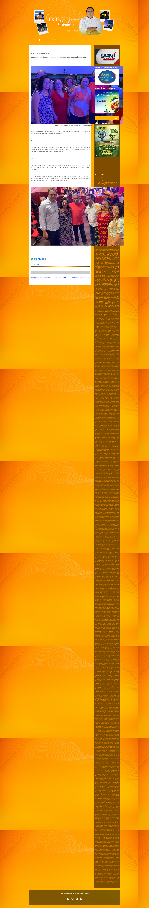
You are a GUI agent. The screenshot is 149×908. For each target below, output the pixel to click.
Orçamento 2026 (115, 694)
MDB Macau (99, 625)
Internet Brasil (110, 301)
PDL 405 (114, 696)
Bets (118, 285)
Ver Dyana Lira (109, 379)
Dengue (106, 218)
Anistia (106, 413)
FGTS (96, 246)
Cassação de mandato (103, 468)
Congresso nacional (114, 266)
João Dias (117, 604)
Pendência (117, 719)
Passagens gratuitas (107, 715)
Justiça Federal (114, 605)
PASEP (100, 696)
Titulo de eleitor (103, 248)
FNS (96, 548)
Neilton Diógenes (109, 663)
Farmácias (117, 552)
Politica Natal (108, 738)
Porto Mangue (116, 744)
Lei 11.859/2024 (113, 611)
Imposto (96, 593)
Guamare (109, 345)
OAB (118, 276)
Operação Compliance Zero (105, 678)
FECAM (103, 547)
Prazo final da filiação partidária (102, 748)
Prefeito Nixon (98, 750)
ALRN (106, 209)
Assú (115, 214)
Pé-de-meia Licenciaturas (102, 766)
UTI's (116, 837)
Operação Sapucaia (99, 688)
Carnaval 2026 (112, 458)
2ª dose (109, 391)
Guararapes (110, 587)
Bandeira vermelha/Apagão (101, 436)
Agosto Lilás (101, 407)
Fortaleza (97, 571)
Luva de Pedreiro (111, 623)
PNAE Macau (114, 704)
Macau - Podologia (108, 633)
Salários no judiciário (104, 801)
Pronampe (102, 760)
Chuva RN (110, 473)
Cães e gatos (106, 505)
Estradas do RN (115, 544)
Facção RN (114, 548)
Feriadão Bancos (105, 559)
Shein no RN (109, 374)
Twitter (117, 835)
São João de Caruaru (114, 818)
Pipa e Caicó (98, 731)
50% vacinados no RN (111, 393)
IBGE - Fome (98, 591)
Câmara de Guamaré (113, 293)
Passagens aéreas (99, 715)
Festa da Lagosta (111, 560)
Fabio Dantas (116, 338)
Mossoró (117, 211)
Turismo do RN (113, 835)
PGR (102, 358)
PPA (101, 706)
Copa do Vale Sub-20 (100, 493)
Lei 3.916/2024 (109, 612)
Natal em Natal (105, 276)
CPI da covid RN (111, 448)
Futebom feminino (112, 575)
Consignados (107, 488)
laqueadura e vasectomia (114, 870)
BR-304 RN (109, 319)
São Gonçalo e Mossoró (114, 815)
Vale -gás (107, 843)
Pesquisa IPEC (116, 359)
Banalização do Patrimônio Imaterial (103, 434)
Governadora (105, 583)
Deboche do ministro (101, 509)
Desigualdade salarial (99, 516)
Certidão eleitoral (106, 472)
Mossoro (117, 354)
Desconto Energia (109, 513)
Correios (104, 267)
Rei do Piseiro (116, 783)
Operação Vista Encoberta (101, 690)
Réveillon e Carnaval (107, 795)
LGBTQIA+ (117, 607)
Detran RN (102, 220)
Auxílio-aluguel (98, 430)
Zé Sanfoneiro (116, 858)
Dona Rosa (113, 521)
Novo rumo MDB (112, 670)
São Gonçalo (105, 815)
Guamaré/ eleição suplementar (101, 587)
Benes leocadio (113, 285)
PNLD (99, 706)
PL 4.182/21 (114, 703)
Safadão (105, 370)
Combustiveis (98, 239)
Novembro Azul (116, 355)
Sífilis (99, 821)
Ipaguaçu (103, 600)
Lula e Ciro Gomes (112, 621)
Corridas (100, 496)
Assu (114, 228)
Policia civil (103, 236)
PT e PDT (106, 305)
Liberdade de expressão (104, 350)
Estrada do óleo (108, 544)
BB (108, 285)
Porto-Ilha (105, 746)
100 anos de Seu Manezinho (108, 386)
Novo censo (113, 667)
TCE (102, 228)
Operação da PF (108, 691)
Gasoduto (104, 577)
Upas (116, 838)
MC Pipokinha (104, 624)
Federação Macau (115, 555)
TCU (115, 821)
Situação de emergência (101, 242)
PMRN (105, 358)
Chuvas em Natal (104, 327)
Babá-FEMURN (110, 433)
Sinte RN (107, 811)
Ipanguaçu (103, 241)
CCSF (118, 444)
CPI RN (107, 250)
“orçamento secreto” (111, 884)
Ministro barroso (106, 651)
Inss (118, 214)
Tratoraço (102, 834)
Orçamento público (107, 695)
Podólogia (108, 735)
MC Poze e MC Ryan (111, 624)
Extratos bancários (115, 545)
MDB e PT (110, 274)
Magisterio (97, 354)
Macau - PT (100, 633)
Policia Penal (100, 736)
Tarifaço (117, 261)
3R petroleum (103, 249)
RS (114, 307)
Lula (106, 220)
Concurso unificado (99, 329)
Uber (118, 837)
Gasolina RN (108, 577)
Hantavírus (112, 588)
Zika (113, 381)
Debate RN (113, 331)
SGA (118, 241)
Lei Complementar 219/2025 (107, 613)
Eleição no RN (101, 270)
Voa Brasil (114, 281)
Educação (97, 212)
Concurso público (109, 486)
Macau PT (108, 636)
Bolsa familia (107, 441)
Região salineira (99, 223)
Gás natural (104, 588)
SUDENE (103, 310)
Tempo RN (107, 311)
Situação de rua (109, 813)
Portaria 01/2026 (98, 744)
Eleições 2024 (109, 335)
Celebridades (105, 470)
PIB (107, 702)
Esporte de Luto (101, 544)
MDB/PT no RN (100, 351)
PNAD (110, 704)
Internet (96, 597)
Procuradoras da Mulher (104, 755)
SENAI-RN (99, 797)
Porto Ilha (111, 744)
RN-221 (110, 771)
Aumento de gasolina (99, 425)
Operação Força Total (114, 680)
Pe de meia (101, 359)
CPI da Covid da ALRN (103, 322)
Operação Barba (102, 676)
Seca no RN (104, 371)
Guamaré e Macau (114, 585)
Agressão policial (112, 407)
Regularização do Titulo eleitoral (104, 366)
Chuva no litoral (116, 473)
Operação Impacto (115, 682)
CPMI (107, 449)
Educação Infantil (101, 335)
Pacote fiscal (103, 710)
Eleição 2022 (104, 219)
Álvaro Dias (104, 314)
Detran (99, 268)
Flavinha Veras (102, 568)
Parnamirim (116, 226)
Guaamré (97, 585)
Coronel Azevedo (109, 493)
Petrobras (108, 224)
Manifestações (108, 641)
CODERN (117, 445)
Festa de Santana (102, 561)
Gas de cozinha (98, 577)
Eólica (96, 547)
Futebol (102, 342)
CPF (115, 446)
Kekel (100, 607)
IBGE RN (113, 240)
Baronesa (111, 436)
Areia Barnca (101, 318)
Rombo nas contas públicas (107, 790)
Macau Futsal (98, 636)
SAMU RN (113, 795)
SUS (108, 236)
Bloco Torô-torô (98, 321)
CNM (99, 227)
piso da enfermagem (107, 262)
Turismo (113, 311)
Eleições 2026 (116, 335)
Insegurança (102, 596)
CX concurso (109, 450)
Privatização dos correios (114, 754)
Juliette (111, 272)
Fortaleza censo (102, 571)
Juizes (96, 605)
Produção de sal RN (114, 755)
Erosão (96, 544)
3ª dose (96, 393)
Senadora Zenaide (102, 807)
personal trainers (104, 873)
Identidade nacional (112, 592)
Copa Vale (117, 490)
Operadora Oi (116, 672)
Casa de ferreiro (115, 465)
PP (111, 358)
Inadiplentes (116, 593)
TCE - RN (108, 821)
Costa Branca (98, 252)
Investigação (109, 599)
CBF (111, 444)
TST (118, 822)
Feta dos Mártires (102, 565)
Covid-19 (111, 212)
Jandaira (109, 241)
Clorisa (110, 480)
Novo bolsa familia (103, 357)
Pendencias (116, 220)
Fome (96, 569)
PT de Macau (36, 264)
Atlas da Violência (99, 422)
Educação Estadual (110, 529)
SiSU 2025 (117, 810)
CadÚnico (105, 288)
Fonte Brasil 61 (101, 569)
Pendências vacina (111, 720)
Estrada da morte (107, 338)
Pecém (105, 719)
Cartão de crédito (101, 465)
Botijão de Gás (98, 287)
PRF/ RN (105, 706)
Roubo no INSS (111, 791)
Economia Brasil (109, 296)
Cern (115, 326)
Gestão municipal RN (104, 580)
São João (97, 261)
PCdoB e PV (108, 696)
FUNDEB (103, 240)
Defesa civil (114, 510)
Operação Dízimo (102, 679)
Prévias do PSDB (106, 765)
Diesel (107, 334)
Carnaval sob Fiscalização (113, 462)
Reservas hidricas (100, 785)
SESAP (96, 370)
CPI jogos (104, 449)
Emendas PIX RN (105, 537)
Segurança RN (106, 232)
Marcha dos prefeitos (109, 643)
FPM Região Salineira (101, 548)
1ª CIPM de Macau (115, 387)
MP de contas (113, 627)
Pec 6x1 (117, 718)
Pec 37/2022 (112, 718)
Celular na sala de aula (106, 289)
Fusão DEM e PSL (115, 573)
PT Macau (108, 235)
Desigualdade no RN (115, 514)
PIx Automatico (115, 702)
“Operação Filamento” (106, 882)
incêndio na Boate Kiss (113, 867)
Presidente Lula (115, 751)
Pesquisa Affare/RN (105, 723)
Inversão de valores (100, 599)
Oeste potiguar (103, 672)
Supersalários (116, 814)
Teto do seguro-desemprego (103, 829)
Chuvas (108, 245)
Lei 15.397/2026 (102, 612)
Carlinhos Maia (105, 458)
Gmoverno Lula (115, 581)
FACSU (99, 547)
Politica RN (110, 214)
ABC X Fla (103, 397)
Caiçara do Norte (114, 288)
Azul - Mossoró (110, 430)
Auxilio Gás (98, 285)
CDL (96, 445)
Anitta (109, 413)
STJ (118, 258)
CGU (102, 445)
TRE (104, 228)
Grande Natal (103, 300)
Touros (104, 281)
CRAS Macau (98, 288)
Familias (100, 552)
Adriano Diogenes (99, 406)
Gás (96, 588)
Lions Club (108, 620)
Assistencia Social (98, 421)
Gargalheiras (114, 576)
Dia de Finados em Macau (108, 517)
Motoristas (97, 658)
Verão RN (108, 849)
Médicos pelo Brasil (106, 660)
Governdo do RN (115, 343)
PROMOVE (116, 706)
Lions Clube (113, 620)
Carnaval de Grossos (99, 461)
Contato (55, 40)
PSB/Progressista (104, 707)
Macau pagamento (115, 639)
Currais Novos (104, 293)
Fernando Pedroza (112, 559)
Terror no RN (112, 827)
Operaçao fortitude (115, 674)
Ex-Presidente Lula (99, 545)
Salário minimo (105, 799)
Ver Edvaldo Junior (105, 846)
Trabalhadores (98, 831)
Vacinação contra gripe (101, 842)
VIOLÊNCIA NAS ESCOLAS (113, 839)
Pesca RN (97, 723)
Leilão (115, 349)
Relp (96, 785)
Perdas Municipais (104, 722)
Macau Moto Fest (104, 353)
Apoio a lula (116, 414)
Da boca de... (100, 178)
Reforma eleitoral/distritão (114, 779)
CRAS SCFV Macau (103, 323)
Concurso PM (112, 484)
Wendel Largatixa (106, 855)
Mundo (117, 658)
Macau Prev (113, 636)
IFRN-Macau (112, 591)
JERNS (111, 601)
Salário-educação (111, 799)
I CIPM (117, 589)
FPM (112, 211)
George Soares (114, 342)
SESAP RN (116, 227)
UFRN (111, 228)
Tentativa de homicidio (114, 826)
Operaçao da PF (98, 674)
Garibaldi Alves (108, 342)
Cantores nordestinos (106, 456)
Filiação (117, 565)
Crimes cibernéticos (115, 501)
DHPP (104, 506)
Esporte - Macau (99, 338)
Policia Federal (113, 735)
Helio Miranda (111, 253)
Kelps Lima (113, 254)
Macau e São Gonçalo (114, 353)
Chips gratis (105, 473)
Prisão (96, 227)
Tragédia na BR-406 (105, 831)
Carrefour (97, 464)
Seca (114, 802)
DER (99, 331)
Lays (104, 609)
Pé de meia (116, 279)
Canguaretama (98, 266)
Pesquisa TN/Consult (102, 727)
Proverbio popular (99, 765)
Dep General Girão (103, 512)
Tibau (102, 375)
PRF (118, 246)
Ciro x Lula (112, 478)
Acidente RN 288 (107, 402)
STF (105, 214)
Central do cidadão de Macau (107, 326)
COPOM (103, 446)
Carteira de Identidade (109, 464)
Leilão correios (108, 619)
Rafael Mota (104, 363)
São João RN (106, 817)
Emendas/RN (112, 540)
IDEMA (101, 301)
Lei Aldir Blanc (98, 613)
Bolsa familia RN (105, 321)
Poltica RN (101, 740)
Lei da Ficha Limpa (110, 349)
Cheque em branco (99, 473)
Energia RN (110, 541)
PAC (114, 357)
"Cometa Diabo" (102, 385)
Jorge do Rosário (111, 603)
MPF (108, 227)
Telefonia (101, 826)
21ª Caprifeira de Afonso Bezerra (105, 389)
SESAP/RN (97, 310)
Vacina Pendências (99, 841)
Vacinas (112, 841)
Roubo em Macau (103, 791)
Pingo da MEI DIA (98, 730)
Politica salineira (106, 739)
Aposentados (104, 415)
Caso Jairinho (105, 466)
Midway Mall (104, 648)
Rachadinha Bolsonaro (99, 773)
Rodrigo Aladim (112, 367)
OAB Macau (110, 357)
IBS (102, 591)
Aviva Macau (104, 430)
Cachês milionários (112, 323)
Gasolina (108, 240)
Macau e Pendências (105, 639)
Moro (107, 654)
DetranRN (102, 229)
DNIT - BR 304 (111, 506)
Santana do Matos (110, 310)
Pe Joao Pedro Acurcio (105, 718)
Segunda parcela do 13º (113, 371)
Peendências (110, 719)
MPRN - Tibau (111, 628)
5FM (117, 393)
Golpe (96, 583)
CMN (106, 445)
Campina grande (115, 453)
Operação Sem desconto (113, 303)
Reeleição (102, 365)
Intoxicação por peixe (114, 597)
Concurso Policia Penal (110, 485)
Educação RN (104, 216)
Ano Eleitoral (113, 413)
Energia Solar (98, 337)
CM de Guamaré (114, 215)
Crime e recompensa (107, 498)
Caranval (110, 457)
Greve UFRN (105, 253)
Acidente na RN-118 (111, 403)
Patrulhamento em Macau (111, 716)
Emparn (117, 245)
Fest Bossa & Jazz (104, 560)
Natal (99, 211)
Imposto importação (103, 593)
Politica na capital (99, 739)
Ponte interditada (115, 743)
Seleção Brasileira (112, 805)
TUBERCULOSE (98, 823)
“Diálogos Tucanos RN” (100, 881)
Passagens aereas (115, 714)
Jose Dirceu (103, 604)
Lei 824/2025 (114, 609)
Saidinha (104, 798)
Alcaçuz (104, 283)
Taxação (105, 825)
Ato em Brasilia (107, 422)
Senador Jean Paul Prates (113, 373)
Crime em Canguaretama (100, 500)
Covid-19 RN (100, 214)
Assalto (106, 418)
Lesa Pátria (97, 620)
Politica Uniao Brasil (115, 738)
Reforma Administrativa (108, 365)
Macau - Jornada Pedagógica (106, 632)
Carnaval (113, 237)
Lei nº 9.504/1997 (99, 617)
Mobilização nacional (102, 654)
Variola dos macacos (102, 312)
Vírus (101, 855)
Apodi (117, 236)
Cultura (117, 504)
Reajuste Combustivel (104, 775)
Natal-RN (110, 216)
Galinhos (106, 212)
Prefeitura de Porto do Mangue (105, 751)
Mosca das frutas (115, 656)
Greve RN (110, 220)
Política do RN (115, 222)
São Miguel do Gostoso (107, 261)
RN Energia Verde (107, 767)
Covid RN (108, 267)
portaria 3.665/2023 (112, 873)
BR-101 (104, 319)
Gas (118, 576)
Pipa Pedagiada (115, 730)
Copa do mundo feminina (105, 292)
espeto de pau (113, 865)
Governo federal (115, 271)
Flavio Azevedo (109, 568)
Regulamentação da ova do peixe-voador (104, 783)
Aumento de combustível (103, 284)
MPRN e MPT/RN (101, 631)
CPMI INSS (110, 449)
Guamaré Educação (104, 585)
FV (112, 338)
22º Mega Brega (115, 389)
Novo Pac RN (98, 667)
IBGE (109, 226)
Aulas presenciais (115, 422)
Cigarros (117, 477)
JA (104, 601)
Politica (117, 231)
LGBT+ (112, 607)
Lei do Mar (100, 616)
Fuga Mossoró (98, 342)
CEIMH (98, 445)
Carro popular (102, 464)
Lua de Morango (104, 621)
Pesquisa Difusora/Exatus (109, 724)
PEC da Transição (106, 699)
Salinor (100, 799)
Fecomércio (97, 553)
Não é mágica (112, 671)
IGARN (100, 272)
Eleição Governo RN (112, 533)
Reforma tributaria (99, 781)
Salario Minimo (98, 259)
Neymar (117, 663)
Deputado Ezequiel (100, 296)
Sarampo (117, 310)
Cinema (103, 478)
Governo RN (108, 233)
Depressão (109, 512)
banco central (116, 859)
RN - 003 (112, 767)
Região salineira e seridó (106, 782)
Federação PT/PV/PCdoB (100, 556)
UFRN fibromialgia (104, 837)
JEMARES (108, 601)
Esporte (100, 253)
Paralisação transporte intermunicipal (108, 712)
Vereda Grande (102, 849)
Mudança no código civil (105, 658)
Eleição (112, 245)
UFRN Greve (97, 837)
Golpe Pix (100, 583)
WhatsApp (97, 857)
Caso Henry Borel (98, 466)
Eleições (111, 536)
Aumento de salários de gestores (106, 426)
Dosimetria (110, 522)
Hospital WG (108, 589)
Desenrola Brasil (111, 252)
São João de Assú (105, 818)
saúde (108, 215)
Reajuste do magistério (99, 777)
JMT (115, 601)
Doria (99, 522)
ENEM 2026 (113, 525)
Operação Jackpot (99, 683)
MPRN (105, 208)
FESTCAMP (114, 547)
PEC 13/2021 (107, 698)
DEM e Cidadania (98, 506)
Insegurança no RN (100, 235)
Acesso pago (101, 402)
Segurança (104, 803)
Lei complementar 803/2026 (110, 615)
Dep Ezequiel (105, 239)
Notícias (114, 241)
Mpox (99, 276)
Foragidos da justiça (108, 569)
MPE (110, 351)
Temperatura (106, 826)
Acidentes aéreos (102, 405)
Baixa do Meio (116, 433)
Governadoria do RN (107, 343)
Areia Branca (112, 208)
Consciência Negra (99, 488)
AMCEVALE (111, 249)
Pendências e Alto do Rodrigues (106, 306)
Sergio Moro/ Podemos (111, 807)
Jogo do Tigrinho (103, 347)
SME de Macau (116, 797)
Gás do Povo (101, 346)
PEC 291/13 (100, 699)
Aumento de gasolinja (108, 425)
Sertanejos (99, 809)
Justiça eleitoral (116, 347)
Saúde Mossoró (109, 802)
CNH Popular (110, 445)
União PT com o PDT (110, 838)
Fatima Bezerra (115, 270)
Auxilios (102, 429)
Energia (106, 229)
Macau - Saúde (115, 633)
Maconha (106, 640)
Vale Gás (112, 843)
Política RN (98, 232)
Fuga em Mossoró (109, 298)
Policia (113, 231)
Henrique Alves (102, 246)
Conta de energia (111, 329)
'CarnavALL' (116, 385)
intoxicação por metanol (100, 869)
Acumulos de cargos (110, 405)
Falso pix (103, 551)
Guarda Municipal (115, 345)
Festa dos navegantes (109, 564)
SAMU (117, 369)
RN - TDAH (117, 767)
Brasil (102, 218)
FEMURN (97, 224)
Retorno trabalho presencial (102, 787)
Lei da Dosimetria (101, 349)
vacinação (97, 314)
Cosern (117, 250)
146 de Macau (104, 387)
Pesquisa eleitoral (98, 728)
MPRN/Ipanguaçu (109, 631)
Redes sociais (112, 778)
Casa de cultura (108, 465)
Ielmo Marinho (105, 272)
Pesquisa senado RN (114, 728)
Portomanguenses (111, 746)
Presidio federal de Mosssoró (101, 752)
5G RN (116, 315)
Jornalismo (117, 603)
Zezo (99, 858)
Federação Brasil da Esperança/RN (103, 555)
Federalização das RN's (106, 553)
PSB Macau (97, 707)
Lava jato (113, 608)
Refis (103, 779)
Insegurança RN (113, 346)
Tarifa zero (108, 823)
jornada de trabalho (104, 870)
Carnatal (97, 289)
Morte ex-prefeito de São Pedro (105, 656)
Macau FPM (116, 635)
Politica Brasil (102, 362)
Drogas (101, 524)
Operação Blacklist (110, 676)
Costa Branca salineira (99, 497)
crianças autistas (111, 861)
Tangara (103, 823)
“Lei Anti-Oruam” (108, 881)
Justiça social (98, 302)
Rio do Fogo (116, 789)
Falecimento (109, 549)
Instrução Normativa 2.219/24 (112, 596)
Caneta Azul (112, 454)
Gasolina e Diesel (115, 577)
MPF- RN (100, 628)
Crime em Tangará (110, 500)
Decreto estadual (105, 294)
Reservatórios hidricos (109, 785)
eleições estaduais (115, 382)
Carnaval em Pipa (103, 462)
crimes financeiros (114, 862)
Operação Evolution (110, 679)
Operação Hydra (106, 682)
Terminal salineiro (105, 827)
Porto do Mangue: (99, 746)
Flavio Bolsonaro (115, 568)
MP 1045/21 (108, 625)
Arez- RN (116, 417)
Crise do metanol (107, 330)
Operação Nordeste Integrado (109, 686)
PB (96, 305)
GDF (104, 576)
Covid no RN (101, 330)
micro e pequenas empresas (101, 871)
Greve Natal (113, 584)
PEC (102, 698)
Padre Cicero (109, 710)
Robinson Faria (98, 790)
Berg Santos (112, 440)
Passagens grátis (115, 715)
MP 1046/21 (114, 625)
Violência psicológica (108, 853)
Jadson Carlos (98, 603)
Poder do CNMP (102, 735)
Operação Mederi (98, 686)
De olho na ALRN (107, 508)
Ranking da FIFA (109, 774)
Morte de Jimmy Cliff (107, 655)
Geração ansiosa (115, 579)
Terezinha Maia (98, 827)
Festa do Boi (110, 339)
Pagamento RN (116, 710)
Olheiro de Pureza (109, 672)
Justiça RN (110, 347)
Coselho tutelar (116, 496)
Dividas (112, 520)
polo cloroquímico (103, 383)
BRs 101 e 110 (103, 433)
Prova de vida (108, 279)
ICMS (110, 218)
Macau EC (104, 275)
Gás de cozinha (115, 233)
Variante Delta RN (109, 845)
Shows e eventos (110, 810)
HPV (109, 588)
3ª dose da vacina (110, 315)
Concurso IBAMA (115, 482)
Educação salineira (108, 532)
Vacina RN (108, 281)
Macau (98, 206)
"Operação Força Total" (112, 314)
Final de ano (106, 567)
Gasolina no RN (106, 271)
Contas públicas (106, 489)
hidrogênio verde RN (102, 867)
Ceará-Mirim (102, 245)
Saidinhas (108, 798)
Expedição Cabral (107, 545)
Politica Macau (102, 738)
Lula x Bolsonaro (103, 623)
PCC (104, 696)
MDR (115, 274)
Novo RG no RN (106, 667)
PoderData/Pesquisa (109, 361)
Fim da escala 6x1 (108, 341)
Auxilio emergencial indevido (105, 428)
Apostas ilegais (111, 415)
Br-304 (103, 264)
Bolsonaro (97, 216)
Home (33, 40)
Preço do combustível (103, 754)
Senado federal (102, 806)
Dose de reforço (104, 522)
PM (104, 704)
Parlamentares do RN (105, 714)
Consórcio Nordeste (109, 290)
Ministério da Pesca (99, 652)
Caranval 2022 (116, 457)
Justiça (108, 254)
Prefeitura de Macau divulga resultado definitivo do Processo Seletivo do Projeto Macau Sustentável (107, 198)
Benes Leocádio (98, 440)
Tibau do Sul (106, 375)
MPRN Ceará (98, 629)
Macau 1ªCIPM (106, 635)
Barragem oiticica (101, 438)
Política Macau (107, 742)
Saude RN (112, 236)
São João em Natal (100, 311)
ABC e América (109, 397)
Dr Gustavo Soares (112, 334)
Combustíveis (116, 327)
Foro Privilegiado (115, 569)
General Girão (108, 579)
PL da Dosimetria (101, 257)
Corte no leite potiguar (107, 496)
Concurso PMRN (101, 485)
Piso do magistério (102, 258)
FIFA (118, 547)
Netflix (114, 663)
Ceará (117, 237)
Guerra (96, 346)
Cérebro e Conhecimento (114, 505)
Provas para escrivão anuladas (112, 763)
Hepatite (97, 589)
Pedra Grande (107, 359)
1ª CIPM (109, 387)
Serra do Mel (115, 259)
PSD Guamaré (112, 707)
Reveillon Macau (98, 789)
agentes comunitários (99, 859)
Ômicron (117, 232)
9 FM (109, 395)
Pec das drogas (99, 719)
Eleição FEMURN (103, 533)
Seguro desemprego (103, 805)
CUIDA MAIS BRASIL (102, 450)
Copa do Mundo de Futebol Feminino (103, 492)
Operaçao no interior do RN (101, 675)
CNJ (114, 445)
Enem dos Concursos (103, 541)
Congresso (105, 329)
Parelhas (97, 714)
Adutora (109, 406)
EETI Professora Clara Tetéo (103, 525)
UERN (112, 232)
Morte (114, 255)
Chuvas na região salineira (108, 474)
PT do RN (112, 708)
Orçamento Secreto (99, 695)
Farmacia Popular (115, 297)
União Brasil (111, 248)
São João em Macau (107, 819)
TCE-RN (114, 374)
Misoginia (106, 652)
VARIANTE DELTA (115, 377)
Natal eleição (109, 355)
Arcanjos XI (103, 417)
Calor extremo (116, 452)
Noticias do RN (98, 666)
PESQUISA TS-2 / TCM (107, 700)
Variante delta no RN (108, 378)
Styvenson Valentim (109, 814)
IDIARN (117, 253)
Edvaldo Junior (111, 268)
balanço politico (108, 859)
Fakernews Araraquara (102, 549)
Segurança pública (107, 259)
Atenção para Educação (114, 421)
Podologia (113, 278)
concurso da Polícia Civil (101, 861)
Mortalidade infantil (112, 654)
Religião (113, 366)
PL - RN (97, 703)
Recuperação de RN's (103, 778)
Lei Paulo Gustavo (103, 274)
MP (105, 625)
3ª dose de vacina (102, 393)
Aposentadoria (98, 415)
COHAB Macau (98, 446)
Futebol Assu (105, 575)
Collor (114, 480)
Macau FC (111, 635)
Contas (100, 489)
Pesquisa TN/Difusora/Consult (113, 727)
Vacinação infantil (109, 842)
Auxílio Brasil (104, 285)
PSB (96, 278)
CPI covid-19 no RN (114, 287)
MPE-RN (97, 628)
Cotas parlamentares (115, 497)
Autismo (114, 426)
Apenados (110, 414)
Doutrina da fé (116, 522)
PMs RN (108, 358)
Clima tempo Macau (103, 480)
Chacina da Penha (115, 472)
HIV (108, 300)
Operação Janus (106, 683)
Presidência (111, 752)
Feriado (113, 557)
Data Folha (108, 331)
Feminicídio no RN (99, 557)
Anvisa (117, 413)
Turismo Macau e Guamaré (104, 835)
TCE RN (112, 821)
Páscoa (112, 765)
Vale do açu (116, 843)
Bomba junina (113, 442)
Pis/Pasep (97, 236)
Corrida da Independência (105, 494)
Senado (104, 373)
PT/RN (115, 708)
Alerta (113, 409)
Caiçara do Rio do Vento (106, 452)
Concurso (105, 266)
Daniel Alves (103, 331)
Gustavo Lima (116, 587)
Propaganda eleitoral (109, 760)
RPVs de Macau (115, 771)
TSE (102, 215)
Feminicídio (97, 339)
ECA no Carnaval (110, 524)
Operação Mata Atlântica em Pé (111, 684)
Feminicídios (103, 339)
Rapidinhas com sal (112, 363)
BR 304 (103, 250)
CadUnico (114, 450)
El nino (113, 532)
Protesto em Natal (115, 762)
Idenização (105, 592)
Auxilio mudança (115, 428)
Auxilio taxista (98, 429)
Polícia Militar (100, 742)
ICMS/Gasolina (106, 591)
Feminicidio (109, 556)
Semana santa (98, 373)
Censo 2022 (111, 470)
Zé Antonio (110, 858)
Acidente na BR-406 (103, 403)
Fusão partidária (98, 575)
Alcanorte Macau (108, 409)
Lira (98, 621)
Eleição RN (98, 226)
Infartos (113, 595)
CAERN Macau (115, 224)
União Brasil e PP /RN (100, 838)
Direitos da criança (103, 520)
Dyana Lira (104, 268)
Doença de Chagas (106, 521)
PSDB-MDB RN (103, 708)
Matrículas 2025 (113, 644)
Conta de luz (98, 267)
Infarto (109, 595)
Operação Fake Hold (104, 680)
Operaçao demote (107, 674)
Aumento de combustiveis (110, 318)
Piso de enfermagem (106, 231)
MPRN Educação (104, 629)
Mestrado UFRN (109, 647)
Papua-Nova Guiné (109, 711)
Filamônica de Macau (110, 565)
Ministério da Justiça (114, 651)
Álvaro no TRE (116, 878)
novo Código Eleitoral (113, 312)
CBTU (113, 444)
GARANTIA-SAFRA (99, 576)
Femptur (109, 557)
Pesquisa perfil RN (106, 728)
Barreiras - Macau (113, 438)
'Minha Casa (98, 386)
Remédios (116, 309)
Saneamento (97, 371)
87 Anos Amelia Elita (103, 395)
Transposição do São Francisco (105, 833)
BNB (102, 319)
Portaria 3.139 (105, 744)
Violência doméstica (99, 853)
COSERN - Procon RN (109, 446)
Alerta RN (117, 409)
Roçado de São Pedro (109, 794)
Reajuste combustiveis (114, 775)
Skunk (115, 813)
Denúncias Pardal (100, 333)
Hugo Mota (113, 589)
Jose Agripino (98, 604)
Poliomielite (97, 362)
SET (104, 797)
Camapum (97, 453)
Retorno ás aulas (111, 787)
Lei (102, 302)
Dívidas (104, 524)
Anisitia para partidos (99, 413)
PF (112, 226)
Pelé (111, 359)
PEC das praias (114, 699)
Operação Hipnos (99, 682)
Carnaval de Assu (115, 460)
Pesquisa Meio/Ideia (102, 726)
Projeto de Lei (109, 759)
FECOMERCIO (108, 547)
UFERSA (107, 228)
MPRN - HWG (105, 628)
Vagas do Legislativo (101, 843)
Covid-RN (113, 292)
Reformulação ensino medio (109, 781)
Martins (99, 644)
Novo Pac (97, 357)
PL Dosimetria (101, 704)
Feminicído (105, 557)
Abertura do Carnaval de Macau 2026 (106, 401)
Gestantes (97, 580)
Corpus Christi (116, 493)
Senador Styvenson (99, 374)
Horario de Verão (102, 589)
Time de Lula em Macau (114, 829)
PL (118, 702)
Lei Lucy (102, 615)
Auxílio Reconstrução (114, 429)
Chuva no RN (115, 289)
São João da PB (113, 817)
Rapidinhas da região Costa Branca (104, 280)
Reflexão (106, 779)
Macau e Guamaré (111, 246)
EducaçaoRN (102, 529)
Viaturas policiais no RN (100, 850)
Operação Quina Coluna (113, 687)
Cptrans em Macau (99, 498)
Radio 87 (117, 773)
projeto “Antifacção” (112, 874)
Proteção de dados (99, 763)
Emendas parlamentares (104, 297)
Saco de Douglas (98, 798)
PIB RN (109, 702)
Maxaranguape (103, 354)
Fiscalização (116, 567)
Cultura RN (113, 330)
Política (97, 248)
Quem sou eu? (43, 40)
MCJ (118, 254)
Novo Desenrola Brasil (114, 666)
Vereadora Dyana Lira (106, 847)
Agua (118, 407)
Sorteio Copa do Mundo (100, 814)
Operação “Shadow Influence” (101, 694)
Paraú (117, 712)
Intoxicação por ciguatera (104, 597)
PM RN (107, 704)
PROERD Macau (110, 706)
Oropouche (109, 694)
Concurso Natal (98, 484)
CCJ (115, 444)
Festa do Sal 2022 (101, 564)
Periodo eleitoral (112, 722)
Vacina (96, 378)
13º (113, 262)
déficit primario (98, 865)
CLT (104, 445)
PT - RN (108, 708)
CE (115, 264)
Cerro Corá (100, 472)
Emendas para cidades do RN (102, 540)
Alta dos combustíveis (114, 410)
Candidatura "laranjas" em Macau (102, 454)
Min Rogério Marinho (110, 354)
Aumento (102, 263)
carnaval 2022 (98, 262)
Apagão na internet (103, 414)
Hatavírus (117, 588)
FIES (103, 233)
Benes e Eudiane (106, 440)
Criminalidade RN (106, 502)
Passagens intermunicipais (100, 716)
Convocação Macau (99, 490)
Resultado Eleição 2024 (103, 786)
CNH (110, 237)
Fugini (100, 573)
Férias (117, 575)
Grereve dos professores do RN (102, 584)
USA (114, 837)
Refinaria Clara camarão (106, 309)
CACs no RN (101, 444)
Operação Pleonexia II (102, 687)
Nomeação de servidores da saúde (111, 664)
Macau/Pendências (99, 640)
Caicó (102, 227)
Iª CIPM (98, 347)
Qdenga (109, 766)
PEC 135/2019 (113, 698)
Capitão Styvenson (115, 456)
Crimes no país (98, 502)
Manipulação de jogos (99, 643)
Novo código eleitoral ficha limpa (106, 668)
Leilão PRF (103, 619)
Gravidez (117, 583)
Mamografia (102, 641)
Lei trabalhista (106, 617)
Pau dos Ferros (110, 257)
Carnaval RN (108, 460)
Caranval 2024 (98, 458)
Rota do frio (97, 791)
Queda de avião (115, 766)
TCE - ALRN (103, 821)
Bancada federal (115, 434)
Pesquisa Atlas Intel (114, 723)
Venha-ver (104, 379)
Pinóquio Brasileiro (106, 730)
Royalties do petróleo (99, 794)
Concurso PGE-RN (105, 484)
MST (112, 351)
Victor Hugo (108, 850)
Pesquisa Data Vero (99, 724)
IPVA (105, 301)
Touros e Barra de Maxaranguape (111, 830)
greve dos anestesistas (109, 866)
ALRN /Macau (106, 398)
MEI (103, 625)
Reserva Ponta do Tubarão (103, 367)
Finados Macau (98, 567)
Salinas (109, 370)
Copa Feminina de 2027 (109, 490)
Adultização (105, 406)
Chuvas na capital (99, 474)
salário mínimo (111, 383)
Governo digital (112, 583)
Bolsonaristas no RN (114, 441)
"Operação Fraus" (110, 385)
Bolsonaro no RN (98, 442)
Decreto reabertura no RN (106, 510)
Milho (109, 648)
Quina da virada (98, 767)
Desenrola (117, 333)
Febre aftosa (98, 271)
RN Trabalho (101, 770)
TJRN (114, 244)
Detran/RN (103, 334)
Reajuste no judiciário (109, 777)
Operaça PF (104, 303)
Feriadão (99, 559)
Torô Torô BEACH (99, 830)
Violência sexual (115, 853)
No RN (102, 664)
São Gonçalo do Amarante (106, 244)
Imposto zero (110, 593)
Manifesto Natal (115, 641)
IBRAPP (106, 346)
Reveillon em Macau (107, 789)
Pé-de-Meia (109, 307)
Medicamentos (109, 302)
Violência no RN (115, 379)
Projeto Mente (102, 759)
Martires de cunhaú (105, 644)
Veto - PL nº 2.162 (114, 849)
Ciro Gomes (110, 327)
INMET (96, 254)
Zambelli (109, 857)
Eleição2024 (106, 536)
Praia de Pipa (109, 747)
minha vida (97, 383)
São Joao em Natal (99, 817)
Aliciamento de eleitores (105, 410)
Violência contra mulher (104, 851)
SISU (115, 280)
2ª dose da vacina (115, 391)
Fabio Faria (109, 548)
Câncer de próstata (99, 505)
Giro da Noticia (108, 581)
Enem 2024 (108, 270)
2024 (96, 389)
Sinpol (103, 811)
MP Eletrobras (107, 627)
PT (112, 227)
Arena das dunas (109, 417)
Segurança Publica (110, 803)
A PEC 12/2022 (114, 395)
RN (110, 209)
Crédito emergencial (112, 504)
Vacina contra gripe (107, 841)
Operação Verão (115, 688)
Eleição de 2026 (101, 534)
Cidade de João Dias (103, 476)
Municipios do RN (99, 659)
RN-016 (103, 771)
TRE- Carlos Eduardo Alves (108, 822)
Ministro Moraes (98, 651)
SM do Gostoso (109, 797)
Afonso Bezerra (106, 211)
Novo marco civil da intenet (103, 670)
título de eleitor (102, 877)
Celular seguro (98, 326)
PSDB (98, 231)
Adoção (117, 405)
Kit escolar (103, 607)
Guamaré (104, 206)
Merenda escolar (112, 275)
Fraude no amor (112, 572)
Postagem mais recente (40, 278)
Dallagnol (101, 508)
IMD (109, 346)
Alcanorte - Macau (101, 409)
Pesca (117, 722)
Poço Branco (108, 362)
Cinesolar (107, 478)
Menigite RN (103, 647)
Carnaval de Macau (100, 222)
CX (118, 264)
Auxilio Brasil (98, 237)
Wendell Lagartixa (115, 855)
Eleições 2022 (98, 233)
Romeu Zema (116, 790)
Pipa (111, 730)
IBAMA (96, 272)
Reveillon (117, 787)
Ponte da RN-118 (107, 743)
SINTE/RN (101, 370)
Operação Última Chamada (113, 692)
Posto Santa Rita (102, 747)
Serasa (105, 374)
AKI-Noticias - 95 (99, 398)
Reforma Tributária (111, 258)
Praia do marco (116, 747)
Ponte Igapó (100, 743)
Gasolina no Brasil (99, 579)
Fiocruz (111, 567)
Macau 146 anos (98, 635)
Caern (102, 212)
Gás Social (99, 588)
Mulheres (113, 658)
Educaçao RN (115, 223)
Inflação (117, 595)
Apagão (96, 414)
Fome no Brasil (99, 298)
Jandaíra (117, 301)
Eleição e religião (115, 534)
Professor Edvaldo (115, 362)
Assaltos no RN (111, 418)
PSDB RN (102, 224)
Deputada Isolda (115, 512)
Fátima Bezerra (112, 229)
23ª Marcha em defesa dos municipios (102, 390)
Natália (96, 663)
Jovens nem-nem (110, 604)
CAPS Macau (107, 444)
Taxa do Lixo (100, 825)
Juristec (108, 605)
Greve (105, 227)
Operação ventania (104, 692)
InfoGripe (97, 596)
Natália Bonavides (102, 663)
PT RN (114, 358)
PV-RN (99, 710)
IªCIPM (102, 601)
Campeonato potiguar (105, 453)
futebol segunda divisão (100, 866)
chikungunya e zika (107, 382)
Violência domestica (114, 851)
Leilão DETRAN (113, 617)
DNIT (107, 506)
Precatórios (103, 307)
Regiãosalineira (116, 782)
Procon (96, 755)
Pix (113, 218)
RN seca (100, 771)
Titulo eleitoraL (113, 375)
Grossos (104, 345)
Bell (118, 438)
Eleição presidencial (99, 536)
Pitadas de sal (102, 361)
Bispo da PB (101, 441)
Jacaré (117, 601)
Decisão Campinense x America (112, 509)
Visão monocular (98, 854)
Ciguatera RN (98, 478)
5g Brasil (117, 262)
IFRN (105, 215)
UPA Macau (110, 837)
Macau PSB (103, 636)
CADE (113, 321)
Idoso (118, 592)
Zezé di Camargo (104, 858)
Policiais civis (116, 361)
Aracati (99, 417)
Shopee (106, 809)
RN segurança (98, 363)
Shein (103, 809)
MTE (114, 631)
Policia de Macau (112, 736)
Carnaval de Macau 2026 (109, 461)
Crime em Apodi (115, 498)
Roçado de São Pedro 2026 (109, 369)
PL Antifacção (100, 305)
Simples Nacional (98, 811)
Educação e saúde (99, 532)
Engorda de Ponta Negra (107, 337)
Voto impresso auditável (100, 381)
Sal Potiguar (113, 798)
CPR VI (114, 449)
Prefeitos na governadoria (107, 750)
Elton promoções (98, 537)
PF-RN (105, 702)
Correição (97, 494)
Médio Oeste (113, 660)
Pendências (111, 206)
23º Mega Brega (114, 390)
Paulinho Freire (112, 305)
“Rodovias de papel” (103, 884)
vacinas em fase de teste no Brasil (105, 878)
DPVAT (116, 506)
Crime (99, 219)
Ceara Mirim (113, 469)
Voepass (104, 854)
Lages (96, 349)
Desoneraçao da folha (108, 516)
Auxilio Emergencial (114, 284)
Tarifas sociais (113, 823)
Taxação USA (110, 825)
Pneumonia (116, 734)
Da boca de (98, 294)
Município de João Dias (108, 659)
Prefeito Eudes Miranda (114, 748)
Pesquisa (100, 278)
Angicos (97, 263)
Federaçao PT (116, 553)
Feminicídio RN (115, 556)
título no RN (107, 877)
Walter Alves (108, 381)
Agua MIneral (98, 283)
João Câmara (102, 254)
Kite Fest (108, 607)
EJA (110, 525)
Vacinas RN (100, 378)
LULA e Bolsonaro (99, 608)
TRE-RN (98, 375)
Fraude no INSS (115, 341)
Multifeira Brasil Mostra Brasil (101, 355)
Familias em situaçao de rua (108, 552)
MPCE (117, 627)
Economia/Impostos (99, 528)
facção (117, 865)
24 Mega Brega (103, 315)
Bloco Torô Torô (115, 319)
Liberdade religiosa (113, 350)
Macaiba (100, 275)
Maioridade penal (112, 640)
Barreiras (107, 438)
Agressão (107, 407)
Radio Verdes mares (99, 774)
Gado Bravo (108, 576)
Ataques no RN (106, 421)
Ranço (115, 774)
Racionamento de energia (110, 773)
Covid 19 (104, 252)
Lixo (100, 621)
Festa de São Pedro (111, 561)
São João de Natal (99, 819)
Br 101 (110, 321)
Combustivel (112, 250)
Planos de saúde (110, 734)
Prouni (103, 279)
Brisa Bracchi (109, 264)
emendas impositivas (105, 865)
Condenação (116, 486)
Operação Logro (100, 684)
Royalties (101, 369)
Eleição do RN (108, 534)
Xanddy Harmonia (103, 857)
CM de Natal (106, 287)
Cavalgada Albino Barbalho (104, 469)
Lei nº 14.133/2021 (107, 616)
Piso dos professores (105, 731)
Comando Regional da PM (109, 481)
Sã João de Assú (99, 815)
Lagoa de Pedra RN (107, 608)
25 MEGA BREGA (104, 391)
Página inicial (60, 278)
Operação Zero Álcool (114, 690)
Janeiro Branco (104, 603)
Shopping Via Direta (112, 809)
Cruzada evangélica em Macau (101, 504)
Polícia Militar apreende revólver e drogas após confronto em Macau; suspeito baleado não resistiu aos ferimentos (108, 192)
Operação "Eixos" (111, 675)
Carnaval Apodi (102, 460)
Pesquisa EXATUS (106, 278)
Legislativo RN (108, 609)
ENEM (99, 218)
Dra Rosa (97, 524)
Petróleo (97, 361)
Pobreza (97, 735)
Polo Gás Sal (113, 739)
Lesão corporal (103, 620)
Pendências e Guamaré (100, 720)
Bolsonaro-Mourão (106, 442)
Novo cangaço (112, 276)
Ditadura (109, 520)
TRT (115, 822)
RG (102, 767)
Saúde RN (97, 228)
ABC (100, 397)
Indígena (105, 595)
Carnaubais (98, 215)
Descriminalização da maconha (104, 514)
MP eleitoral (106, 351)
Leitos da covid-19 (115, 619)
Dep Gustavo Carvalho (109, 333)
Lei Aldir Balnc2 (116, 612)
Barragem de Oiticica (106, 437)
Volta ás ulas (108, 854)
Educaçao (108, 222)
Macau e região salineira (101, 255)
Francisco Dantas (110, 571)
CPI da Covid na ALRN (103, 448)
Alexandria (97, 410)
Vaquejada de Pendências (100, 845)
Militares (111, 648)
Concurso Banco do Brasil (106, 482)
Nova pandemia (105, 666)
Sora (118, 813)
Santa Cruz (110, 801)
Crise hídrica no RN (114, 502)
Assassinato (98, 250)
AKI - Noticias (116, 397)
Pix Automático (114, 731)
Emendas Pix (112, 537)
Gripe (118, 584)
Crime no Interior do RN (105, 501)
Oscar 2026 (113, 695)
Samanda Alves (115, 370)
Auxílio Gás (107, 429)
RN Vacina (107, 770)
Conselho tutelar (99, 290)
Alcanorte (116, 249)
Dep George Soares (114, 294)
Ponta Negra (112, 742)
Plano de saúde (107, 732)
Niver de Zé (97, 664)
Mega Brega (110, 255)
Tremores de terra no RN (109, 834)
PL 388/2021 (108, 703)
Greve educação (98, 345)
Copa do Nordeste (115, 492)
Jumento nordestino (102, 605)
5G (118, 281)
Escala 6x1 (116, 337)
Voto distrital (114, 854)
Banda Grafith (105, 237)
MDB (105, 302)
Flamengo (97, 568)
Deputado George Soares (100, 513)
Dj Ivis (100, 521)
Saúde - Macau (102, 802)
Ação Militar (116, 430)
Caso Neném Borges (112, 466)
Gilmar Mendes (101, 581)
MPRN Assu (116, 628)
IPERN (101, 592)
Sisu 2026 (111, 811)
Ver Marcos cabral (113, 846)
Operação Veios (107, 688)
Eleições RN (116, 536)
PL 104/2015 (102, 703)
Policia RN (106, 736)
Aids (96, 409)
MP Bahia (101, 627)
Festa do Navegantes (110, 563)
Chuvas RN (108, 223)
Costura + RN (107, 497)
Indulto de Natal (99, 595)
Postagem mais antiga (80, 278)
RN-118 (106, 771)
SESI (102, 797)
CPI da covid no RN (112, 322)
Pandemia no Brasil (99, 711)
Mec (111, 227)
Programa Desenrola (103, 758)
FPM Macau (105, 226)
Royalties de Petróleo (107, 793)
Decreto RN (97, 510)
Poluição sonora (107, 740)
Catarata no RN (111, 468)
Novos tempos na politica (104, 671)
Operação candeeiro (99, 691)
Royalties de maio (115, 793)
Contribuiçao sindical (114, 489)
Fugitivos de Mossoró (106, 573)
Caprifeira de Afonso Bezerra (101, 457)
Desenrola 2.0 (98, 334)
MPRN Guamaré (112, 629)
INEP (98, 592)
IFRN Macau (111, 219)
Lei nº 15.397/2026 (115, 616)
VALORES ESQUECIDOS (105, 377)
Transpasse (112, 831)
